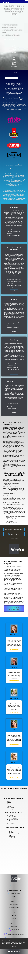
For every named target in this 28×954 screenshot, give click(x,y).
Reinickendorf (10, 807)
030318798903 (12, 571)
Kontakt (14, 915)
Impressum (14, 920)
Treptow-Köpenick (13, 818)
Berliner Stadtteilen (13, 193)
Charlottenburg (11, 803)
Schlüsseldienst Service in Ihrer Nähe (14, 812)
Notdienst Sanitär (15, 887)
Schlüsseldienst (17, 87)
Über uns (14, 896)
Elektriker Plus (14, 885)
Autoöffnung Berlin (14, 899)
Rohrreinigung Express (15, 893)
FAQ (14, 912)
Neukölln (11, 815)
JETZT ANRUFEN (15, 534)
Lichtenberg (10, 809)
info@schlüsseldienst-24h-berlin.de (14, 529)
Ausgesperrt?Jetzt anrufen (14, 608)
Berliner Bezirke (14, 910)
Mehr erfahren (19, 943)
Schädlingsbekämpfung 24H (15, 890)
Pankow (9, 802)
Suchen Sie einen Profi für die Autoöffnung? (14, 798)
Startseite (14, 918)
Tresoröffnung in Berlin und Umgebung (14, 827)
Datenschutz (14, 923)
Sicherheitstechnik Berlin (14, 901)
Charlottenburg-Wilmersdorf (16, 822)
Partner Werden (14, 538)
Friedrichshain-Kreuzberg (13, 805)
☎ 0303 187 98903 (14, 951)
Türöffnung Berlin (14, 904)
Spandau (9, 806)
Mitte (8, 801)
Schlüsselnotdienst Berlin (14, 907)
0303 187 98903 (15, 929)
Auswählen (14, 239)
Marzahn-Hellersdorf (13, 833)
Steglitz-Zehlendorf (13, 819)
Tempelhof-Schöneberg (14, 816)
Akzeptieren (14, 946)
